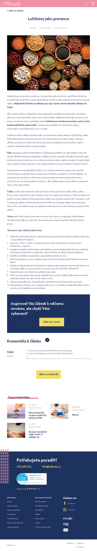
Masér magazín (40, 519)
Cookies (37, 523)
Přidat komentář (48, 374)
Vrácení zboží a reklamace (15, 523)
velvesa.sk (70, 543)
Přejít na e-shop (51, 322)
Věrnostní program (41, 502)
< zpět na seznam (15, 10)
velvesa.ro (80, 547)
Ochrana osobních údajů (43, 527)
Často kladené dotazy (41, 506)
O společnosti (11, 514)
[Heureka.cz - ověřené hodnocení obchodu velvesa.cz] (32, 484)
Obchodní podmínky (13, 510)
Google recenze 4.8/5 (28, 489)
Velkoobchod (39, 510)
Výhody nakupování (13, 527)
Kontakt (9, 502)
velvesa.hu (80, 543)
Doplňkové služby (12, 519)
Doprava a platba (12, 506)
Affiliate (37, 514)
